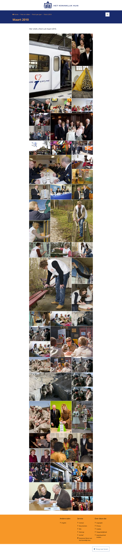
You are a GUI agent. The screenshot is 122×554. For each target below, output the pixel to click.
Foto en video (25, 14)
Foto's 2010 (48, 14)
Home (16, 14)
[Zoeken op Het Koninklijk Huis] (107, 14)
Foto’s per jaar (37, 14)
